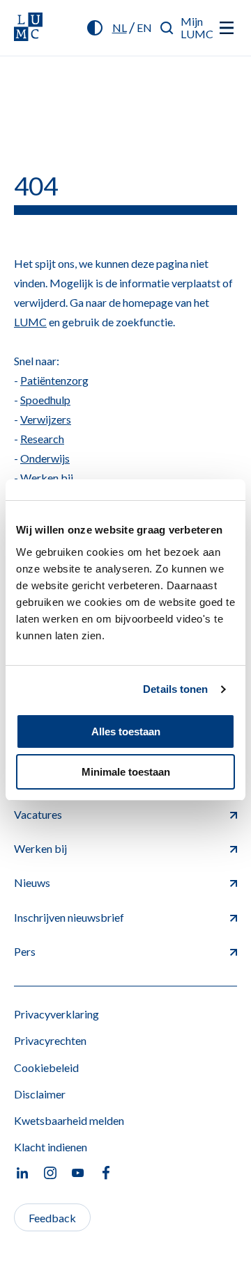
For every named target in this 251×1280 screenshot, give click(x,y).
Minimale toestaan (126, 772)
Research (42, 438)
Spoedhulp (45, 399)
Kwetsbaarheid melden (69, 1120)
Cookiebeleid (46, 1067)
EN (144, 27)
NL (119, 27)
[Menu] (227, 28)
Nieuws (32, 882)
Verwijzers (45, 419)
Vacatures (38, 814)
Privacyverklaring (56, 1014)
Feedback (52, 1217)
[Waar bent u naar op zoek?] (167, 28)
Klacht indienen (50, 1146)
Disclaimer (40, 1094)
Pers (25, 951)
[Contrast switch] (94, 28)
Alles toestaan (125, 731)
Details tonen (175, 689)
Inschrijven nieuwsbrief (69, 917)
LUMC (30, 321)
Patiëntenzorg (54, 380)
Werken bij (46, 477)
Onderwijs (45, 458)
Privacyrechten (50, 1040)
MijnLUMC (197, 27)
